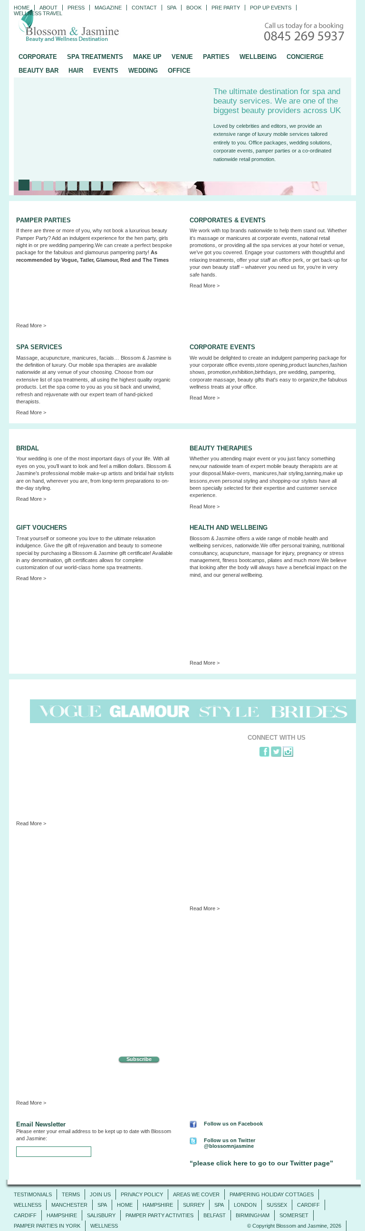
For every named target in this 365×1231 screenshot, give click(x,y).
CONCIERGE (305, 56)
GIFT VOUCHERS (41, 527)
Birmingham (252, 1215)
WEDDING (143, 70)
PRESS (76, 7)
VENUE (182, 56)
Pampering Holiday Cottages (272, 1194)
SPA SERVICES (39, 347)
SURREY (193, 1205)
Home (21, 7)
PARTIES (216, 56)
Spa (171, 7)
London (245, 1205)
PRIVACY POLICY (142, 1194)
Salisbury (101, 1215)
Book (194, 7)
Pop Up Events (270, 7)
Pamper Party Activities (159, 1215)
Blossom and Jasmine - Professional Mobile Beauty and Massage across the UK (90, 27)
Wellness (27, 1205)
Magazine (108, 7)
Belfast (214, 1215)
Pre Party (225, 7)
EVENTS (105, 70)
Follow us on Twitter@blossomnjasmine (229, 1143)
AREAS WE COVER (196, 1194)
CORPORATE (38, 56)
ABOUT (48, 7)
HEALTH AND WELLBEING (229, 527)
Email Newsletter (41, 1124)
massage (224, 379)
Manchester (69, 1205)
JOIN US (100, 1194)
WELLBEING (258, 56)
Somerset (293, 1215)
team (111, 394)
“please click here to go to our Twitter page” (261, 1163)
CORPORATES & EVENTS (228, 220)
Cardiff (308, 1205)
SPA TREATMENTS (95, 56)
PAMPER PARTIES (43, 220)
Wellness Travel (38, 13)
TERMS (71, 1194)
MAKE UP (147, 56)
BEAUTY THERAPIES (221, 448)
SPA (102, 1205)
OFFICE (179, 70)
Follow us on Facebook (233, 1123)
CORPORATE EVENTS (222, 347)
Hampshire (158, 1205)
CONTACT (144, 7)
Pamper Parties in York (47, 1226)
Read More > (31, 325)
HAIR (75, 70)
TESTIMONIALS (33, 1194)
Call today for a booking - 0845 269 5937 (305, 32)
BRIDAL (27, 448)
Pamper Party (32, 238)
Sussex (277, 1205)
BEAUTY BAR (38, 70)
